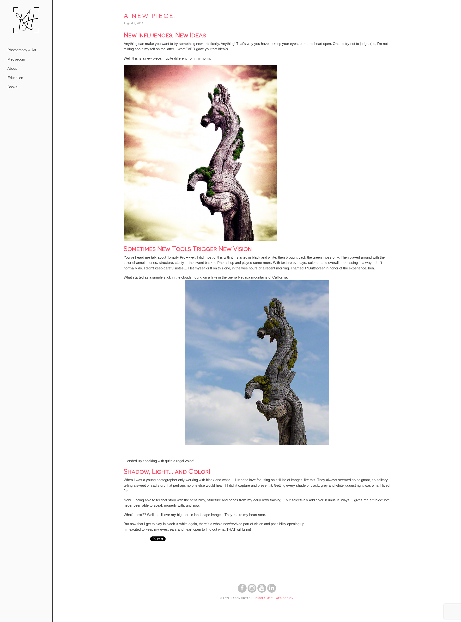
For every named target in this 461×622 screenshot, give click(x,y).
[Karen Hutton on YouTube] (261, 591)
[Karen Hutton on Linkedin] (271, 591)
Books (12, 87)
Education (15, 78)
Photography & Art (21, 50)
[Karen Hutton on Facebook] (242, 591)
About (12, 68)
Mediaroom (16, 59)
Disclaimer (264, 598)
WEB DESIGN (285, 598)
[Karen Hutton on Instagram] (252, 591)
